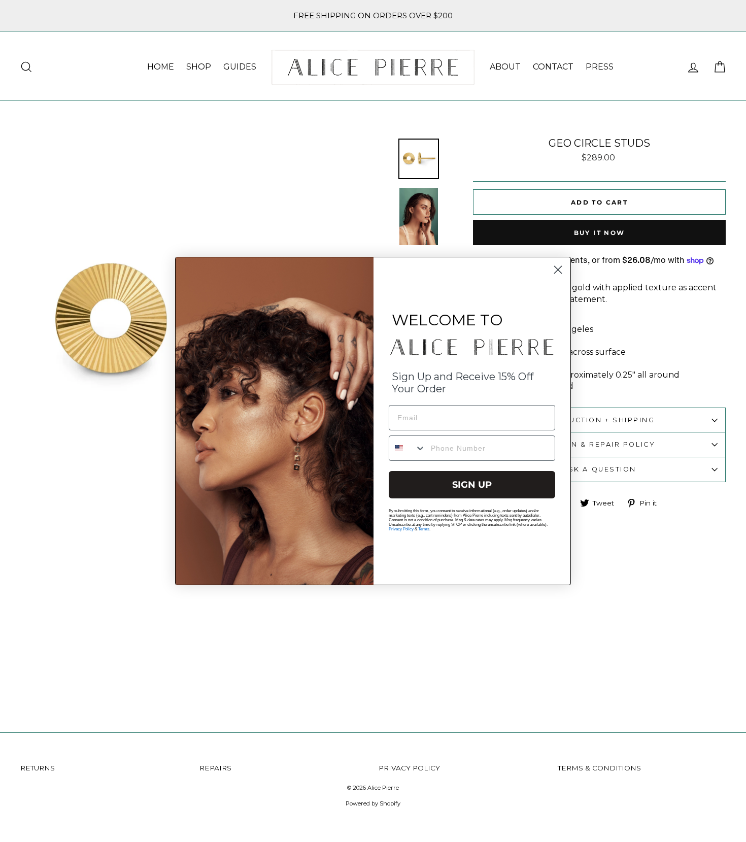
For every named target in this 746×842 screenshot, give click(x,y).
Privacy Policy (401, 529)
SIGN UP (472, 484)
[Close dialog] (558, 270)
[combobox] (407, 448)
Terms (423, 529)
